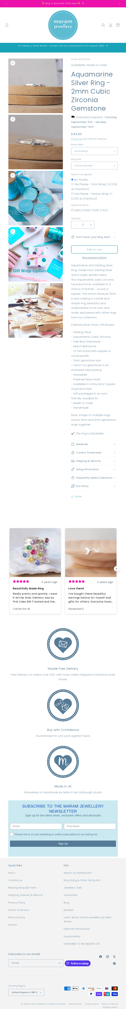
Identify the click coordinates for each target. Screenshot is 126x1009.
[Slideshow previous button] (9, 568)
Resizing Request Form (22, 887)
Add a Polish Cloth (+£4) (90, 210)
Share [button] (78, 496)
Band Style (77, 144)
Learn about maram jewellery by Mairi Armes (87, 919)
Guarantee (70, 895)
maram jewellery (38, 1004)
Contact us (15, 880)
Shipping (76, 138)
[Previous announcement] (6, 3)
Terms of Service (18, 910)
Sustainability (72, 936)
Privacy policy (92, 1004)
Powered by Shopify (56, 1004)
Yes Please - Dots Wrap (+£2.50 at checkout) (94, 186)
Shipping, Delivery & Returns (25, 895)
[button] (6, 25)
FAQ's (11, 873)
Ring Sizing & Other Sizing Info (82, 880)
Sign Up (63, 843)
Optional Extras (80, 205)
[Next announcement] (119, 3)
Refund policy (16, 917)
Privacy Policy (16, 902)
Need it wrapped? (81, 174)
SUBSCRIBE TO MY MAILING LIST (82, 943)
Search (12, 924)
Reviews (69, 910)
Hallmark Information (77, 929)
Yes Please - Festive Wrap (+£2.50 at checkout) (92, 196)
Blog (66, 902)
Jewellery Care (73, 887)
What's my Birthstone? (78, 873)
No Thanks (81, 180)
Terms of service (110, 1004)
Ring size (76, 159)
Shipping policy (110, 1007)
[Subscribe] (59, 963)
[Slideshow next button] (116, 568)
